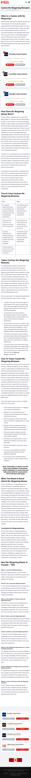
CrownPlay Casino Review (18, 74)
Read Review (21, 64)
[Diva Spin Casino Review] (6, 55)
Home (2, 9)
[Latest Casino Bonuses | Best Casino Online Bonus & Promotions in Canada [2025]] (5, 2)
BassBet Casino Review (18, 94)
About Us (6, 773)
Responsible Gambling (22, 773)
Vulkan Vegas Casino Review (15, 744)
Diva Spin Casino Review (18, 54)
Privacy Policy (13, 773)
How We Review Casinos (15, 774)
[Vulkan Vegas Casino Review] (4, 747)
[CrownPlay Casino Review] (5, 75)
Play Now (11, 64)
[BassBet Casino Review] (6, 95)
